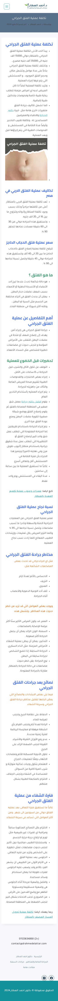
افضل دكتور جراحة (31, 402)
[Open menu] (7, 6)
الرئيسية (38, 957)
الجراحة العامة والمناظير (37, 962)
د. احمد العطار (36, 24)
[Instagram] (44, 978)
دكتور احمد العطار (24, 957)
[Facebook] (51, 978)
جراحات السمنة (17, 962)
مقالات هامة (29, 967)
